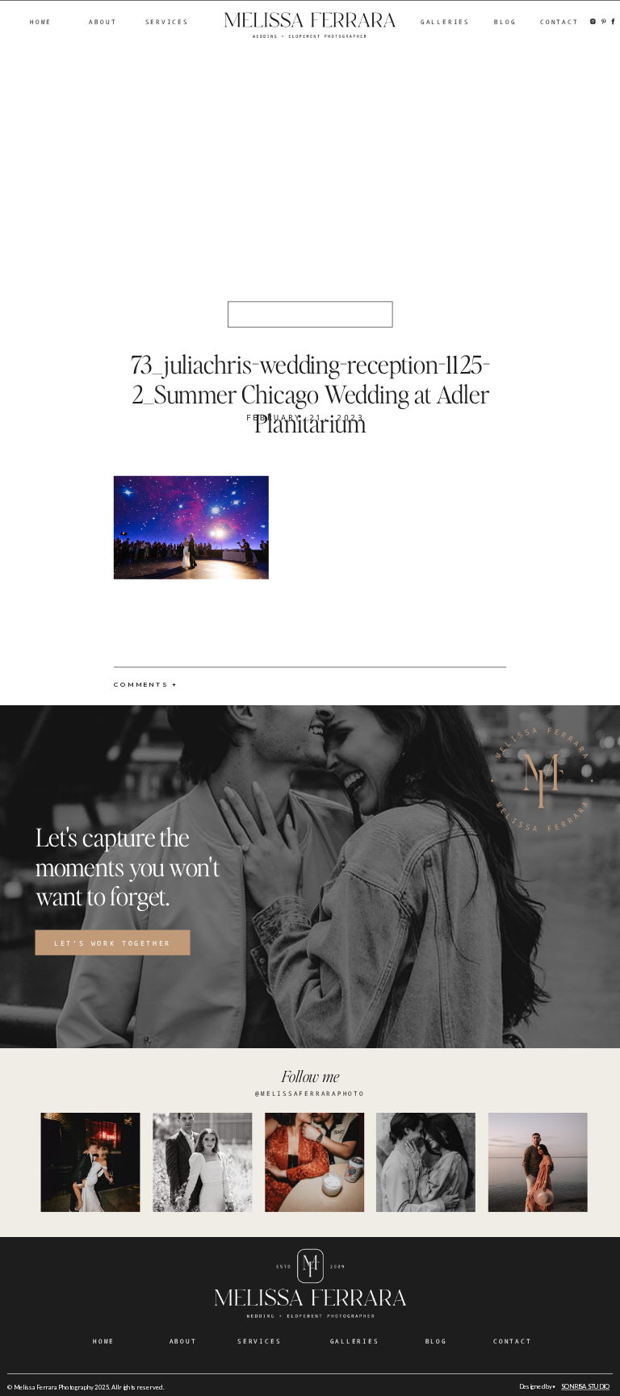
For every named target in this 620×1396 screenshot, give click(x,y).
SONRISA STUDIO (585, 1387)
